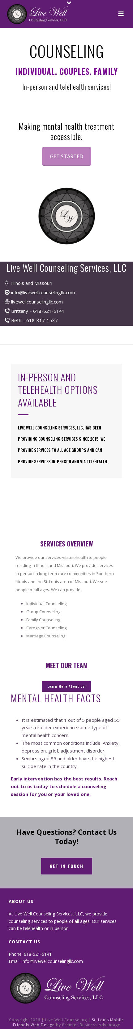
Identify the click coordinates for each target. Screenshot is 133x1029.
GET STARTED (66, 156)
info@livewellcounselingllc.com (43, 292)
